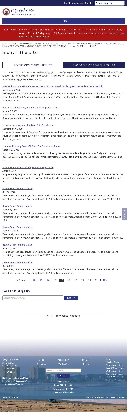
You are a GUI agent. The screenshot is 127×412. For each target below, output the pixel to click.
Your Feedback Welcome (12, 384)
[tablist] (63, 65)
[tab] (33, 65)
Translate (89, 3)
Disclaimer (42, 364)
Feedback (124, 214)
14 (48, 280)
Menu (64, 21)
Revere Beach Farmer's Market (17, 188)
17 (68, 280)
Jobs (41, 360)
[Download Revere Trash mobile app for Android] (71, 389)
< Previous (22, 280)
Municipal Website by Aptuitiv (97, 397)
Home (4, 44)
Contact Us (63, 364)
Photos (85, 364)
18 (75, 280)
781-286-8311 (8, 369)
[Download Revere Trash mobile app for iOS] (66, 389)
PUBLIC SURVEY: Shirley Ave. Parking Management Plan (29, 107)
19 (82, 280)
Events (85, 360)
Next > (106, 280)
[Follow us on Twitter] (7, 372)
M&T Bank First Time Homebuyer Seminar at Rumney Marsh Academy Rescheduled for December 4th (52, 86)
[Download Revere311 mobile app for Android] (70, 385)
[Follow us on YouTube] (11, 372)
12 (34, 280)
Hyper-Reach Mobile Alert (63, 392)
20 (89, 280)
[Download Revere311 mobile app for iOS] (65, 385)
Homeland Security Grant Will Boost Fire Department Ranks (31, 146)
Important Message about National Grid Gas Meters (27, 125)
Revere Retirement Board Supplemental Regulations (27, 167)
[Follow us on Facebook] (4, 372)
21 (96, 280)
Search (12, 44)
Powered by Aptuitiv (117, 397)
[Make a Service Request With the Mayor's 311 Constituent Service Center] (15, 372)
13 (41, 280)
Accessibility (63, 360)
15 (55, 280)
